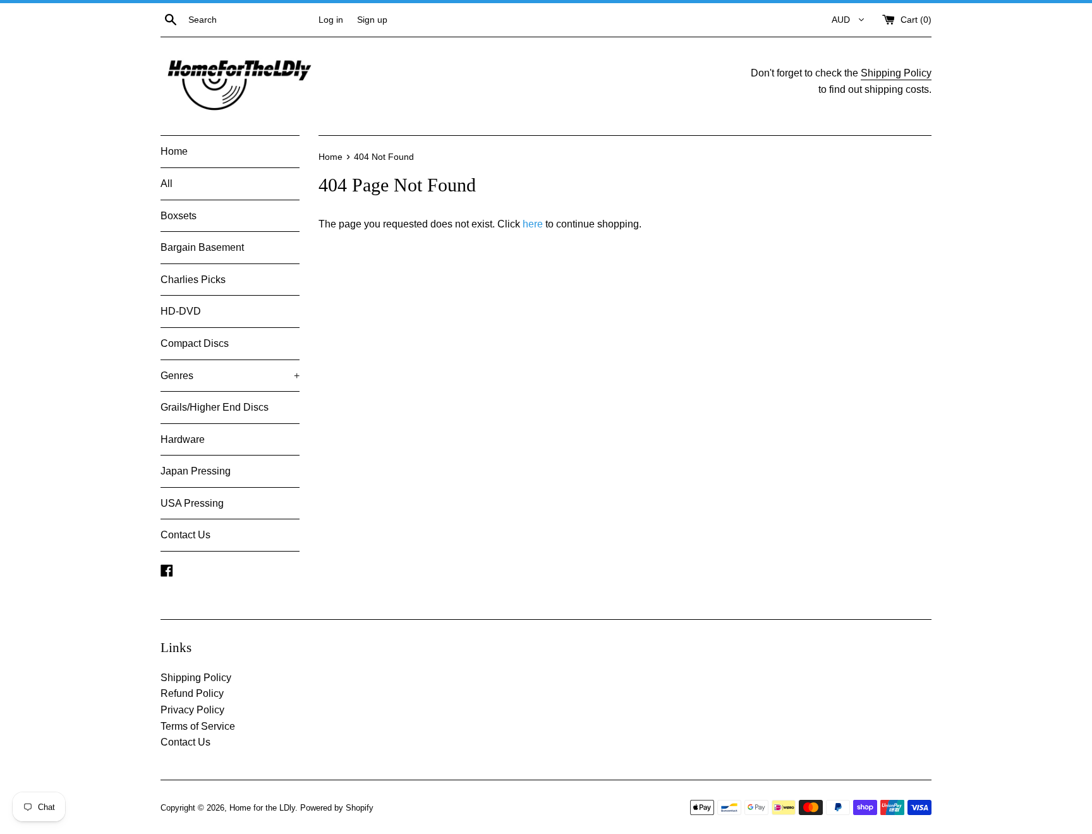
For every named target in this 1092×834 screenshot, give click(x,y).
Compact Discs (195, 343)
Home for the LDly (262, 808)
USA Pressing (192, 503)
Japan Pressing (196, 471)
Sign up (372, 20)
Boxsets (179, 215)
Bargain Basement (202, 247)
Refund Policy (192, 693)
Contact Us (185, 534)
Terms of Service (198, 726)
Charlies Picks (193, 279)
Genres (230, 375)
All (167, 183)
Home (174, 151)
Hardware (183, 439)
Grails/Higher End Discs (215, 407)
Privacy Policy (192, 709)
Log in (330, 20)
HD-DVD (181, 311)
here (533, 224)
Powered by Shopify (336, 808)
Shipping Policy (896, 73)
